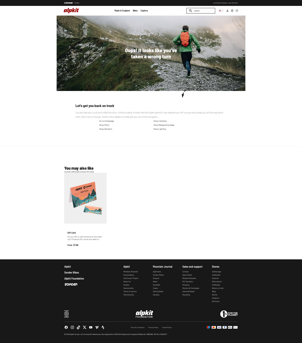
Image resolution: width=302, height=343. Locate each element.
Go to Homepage (106, 121)
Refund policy (128, 295)
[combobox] (200, 11)
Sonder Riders (158, 275)
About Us (127, 281)
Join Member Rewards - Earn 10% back (225, 3)
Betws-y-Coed (217, 288)
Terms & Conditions (137, 327)
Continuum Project (130, 278)
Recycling (186, 295)
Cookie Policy (167, 327)
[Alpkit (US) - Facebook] (66, 327)
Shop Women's (105, 129)
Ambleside (216, 275)
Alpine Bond (187, 275)
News (155, 281)
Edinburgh (216, 285)
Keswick (215, 278)
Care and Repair (188, 291)
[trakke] (77, 3)
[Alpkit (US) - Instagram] (72, 327)
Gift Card (71, 232)
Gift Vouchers (187, 281)
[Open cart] (232, 10)
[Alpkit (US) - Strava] (103, 327)
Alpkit (67, 266)
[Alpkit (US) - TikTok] (78, 327)
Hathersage (216, 271)
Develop (156, 295)
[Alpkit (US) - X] (84, 327)
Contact (185, 271)
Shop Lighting (159, 129)
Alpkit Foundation (74, 278)
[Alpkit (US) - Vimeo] (97, 327)
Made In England (122, 10)
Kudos (155, 288)
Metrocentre (217, 281)
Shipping (185, 285)
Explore (144, 10)
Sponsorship (128, 288)
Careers (126, 285)
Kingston (215, 298)
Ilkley (214, 291)
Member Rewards (189, 278)
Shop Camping (159, 121)
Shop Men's (104, 125)
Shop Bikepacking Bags (163, 125)
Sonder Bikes (71, 272)
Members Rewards (130, 271)
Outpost (156, 278)
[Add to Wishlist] (103, 175)
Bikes (135, 10)
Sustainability (128, 275)
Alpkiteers (157, 271)
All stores (215, 301)
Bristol (214, 295)
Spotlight (156, 285)
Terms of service (130, 291)
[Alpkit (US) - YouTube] (91, 327)
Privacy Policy (153, 327)
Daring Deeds (158, 291)
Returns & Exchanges (190, 288)
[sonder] (68, 3)
